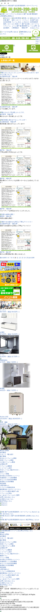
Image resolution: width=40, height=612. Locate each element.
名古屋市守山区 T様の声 (8, 76)
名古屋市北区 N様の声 (8, 122)
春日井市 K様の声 (6, 114)
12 (20, 257)
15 (27, 257)
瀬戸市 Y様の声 (5, 150)
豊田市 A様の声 (5, 216)
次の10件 (31, 257)
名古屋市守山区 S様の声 (8, 107)
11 (17, 257)
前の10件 (3, 257)
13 (22, 257)
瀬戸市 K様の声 (5, 178)
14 (25, 257)
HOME (2, 55)
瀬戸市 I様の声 (5, 252)
